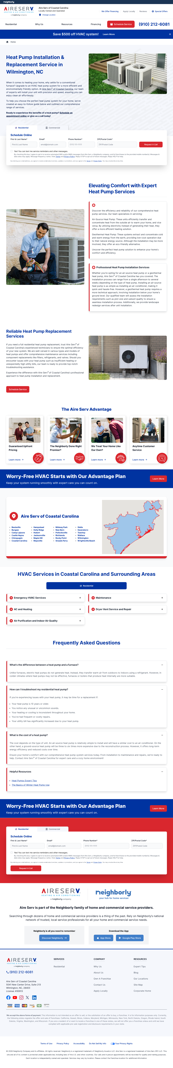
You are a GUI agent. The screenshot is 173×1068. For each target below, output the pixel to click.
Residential (23, 128)
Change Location (48, 15)
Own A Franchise (102, 978)
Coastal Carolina (19, 541)
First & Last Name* (19, 139)
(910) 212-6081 (21, 972)
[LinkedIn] (34, 997)
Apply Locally (101, 990)
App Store (105, 938)
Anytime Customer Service (143, 448)
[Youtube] (15, 997)
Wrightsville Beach (86, 541)
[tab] (39, 24)
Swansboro (83, 530)
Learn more (14, 460)
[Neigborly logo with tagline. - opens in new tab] (113, 894)
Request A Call (150, 144)
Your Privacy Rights (124, 1043)
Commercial (54, 128)
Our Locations (141, 978)
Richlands (60, 535)
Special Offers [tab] (161, 11)
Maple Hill (38, 538)
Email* (42, 139)
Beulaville (16, 527)
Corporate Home (142, 990)
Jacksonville (39, 535)
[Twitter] (28, 997)
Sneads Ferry (62, 541)
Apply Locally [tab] (129, 11)
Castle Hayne (18, 535)
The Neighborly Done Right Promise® (66, 448)
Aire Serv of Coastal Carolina (57, 89)
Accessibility (79, 1043)
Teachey (81, 532)
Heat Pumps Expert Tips (24, 780)
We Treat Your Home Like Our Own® (106, 448)
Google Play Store (131, 938)
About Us (98, 972)
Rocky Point (61, 538)
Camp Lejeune (18, 532)
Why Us (98, 966)
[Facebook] (8, 997)
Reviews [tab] (143, 11)
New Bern (60, 530)
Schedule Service (18, 389)
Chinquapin (17, 538)
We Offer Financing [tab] (110, 11)
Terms (58, 156)
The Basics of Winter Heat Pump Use (30, 785)
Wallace (81, 535)
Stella (80, 527)
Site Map (138, 984)
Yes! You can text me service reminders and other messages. (41, 151)
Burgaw (15, 530)
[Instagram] (21, 997)
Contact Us (99, 984)
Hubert (37, 532)
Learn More (158, 478)
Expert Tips (140, 966)
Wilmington (83, 538)
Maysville (38, 541)
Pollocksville (61, 532)
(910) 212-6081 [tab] (154, 24)
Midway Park (61, 527)
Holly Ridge (39, 530)
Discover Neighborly (52, 938)
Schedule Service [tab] (123, 24)
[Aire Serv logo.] (18, 11)
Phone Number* (75, 139)
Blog (136, 972)
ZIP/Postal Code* (105, 139)
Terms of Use (46, 1043)
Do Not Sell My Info (97, 1043)
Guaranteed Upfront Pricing (20, 448)
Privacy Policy (69, 156)
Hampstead (39, 527)
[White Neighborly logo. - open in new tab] (8, 2)
